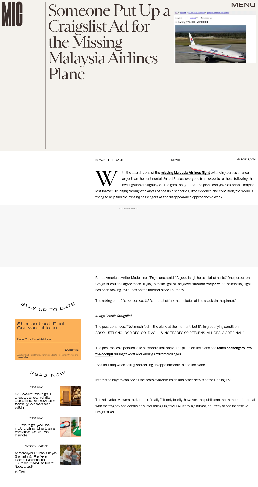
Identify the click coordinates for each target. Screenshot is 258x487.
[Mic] (12, 14)
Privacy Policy (22, 357)
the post (213, 284)
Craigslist (124, 316)
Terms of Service (68, 355)
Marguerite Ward (111, 160)
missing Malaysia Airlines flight (185, 173)
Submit (72, 349)
